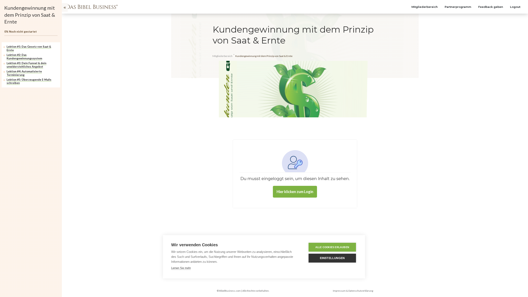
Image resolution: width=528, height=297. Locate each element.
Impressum (339, 290)
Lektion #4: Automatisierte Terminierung (24, 73)
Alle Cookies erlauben (332, 247)
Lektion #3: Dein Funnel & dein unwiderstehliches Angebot (26, 64)
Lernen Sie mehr (181, 268)
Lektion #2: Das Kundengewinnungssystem (24, 56)
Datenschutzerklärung (360, 290)
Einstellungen (332, 258)
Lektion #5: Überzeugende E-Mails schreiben (29, 81)
